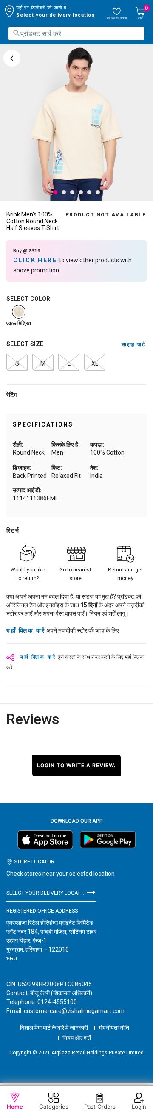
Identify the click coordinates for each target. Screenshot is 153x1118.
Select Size (24, 344)
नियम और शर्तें (76, 1038)
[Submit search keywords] (16, 32)
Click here (36, 260)
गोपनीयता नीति (114, 1027)
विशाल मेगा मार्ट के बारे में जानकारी (54, 1027)
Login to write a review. (76, 765)
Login (139, 1106)
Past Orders (100, 1106)
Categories (53, 1106)
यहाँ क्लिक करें (25, 630)
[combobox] (76, 33)
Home (15, 1106)
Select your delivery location (55, 15)
